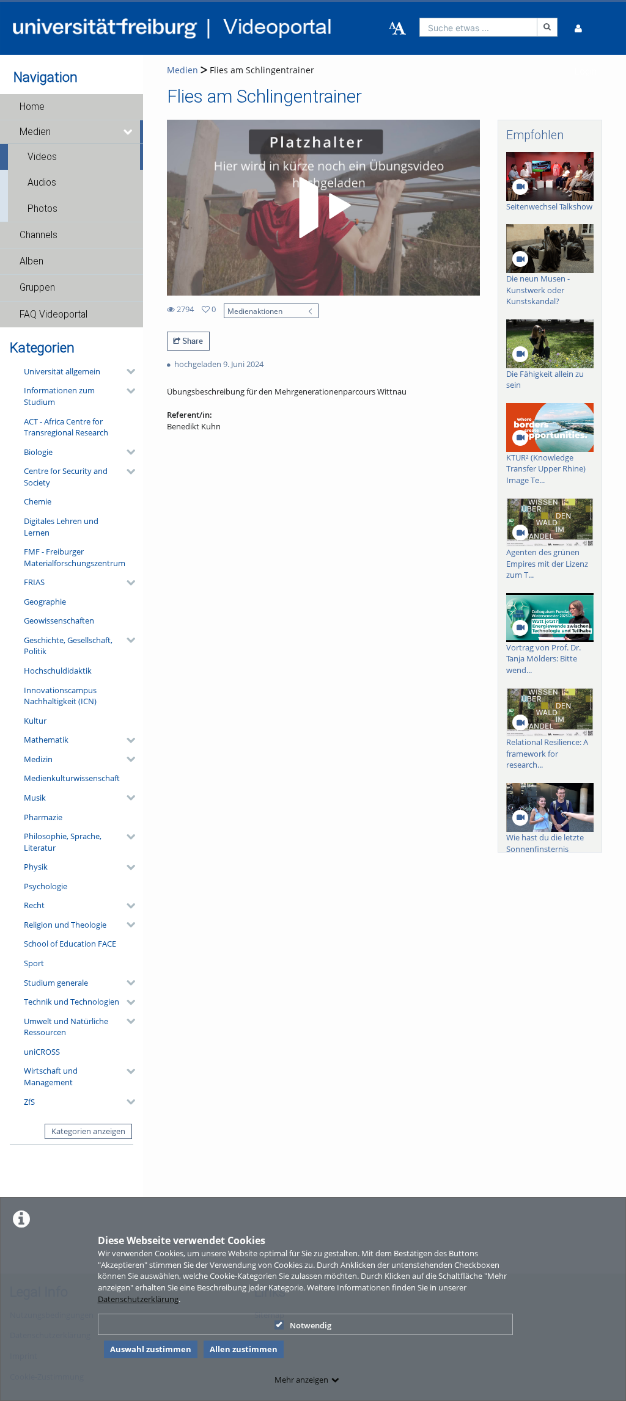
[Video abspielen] (322, 207)
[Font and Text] (397, 28)
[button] (71, 107)
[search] (478, 27)
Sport (34, 963)
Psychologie (45, 886)
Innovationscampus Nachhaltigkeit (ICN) (60, 696)
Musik (35, 797)
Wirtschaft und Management (51, 1076)
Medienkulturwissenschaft (72, 778)
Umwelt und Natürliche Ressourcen (66, 1027)
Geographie (45, 601)
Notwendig (310, 1325)
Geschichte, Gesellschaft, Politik (68, 646)
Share (191, 340)
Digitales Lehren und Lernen (61, 526)
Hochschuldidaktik (58, 670)
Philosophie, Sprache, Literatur (62, 842)
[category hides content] (127, 371)
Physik (36, 866)
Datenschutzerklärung (138, 1299)
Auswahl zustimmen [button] (150, 1349)
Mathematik (46, 739)
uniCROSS (42, 1051)
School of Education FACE (70, 943)
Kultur (35, 720)
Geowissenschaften (59, 620)
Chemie (37, 501)
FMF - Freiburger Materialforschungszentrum (74, 557)
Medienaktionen (254, 311)
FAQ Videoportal (53, 314)
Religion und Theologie (65, 924)
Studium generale (56, 982)
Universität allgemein (62, 371)
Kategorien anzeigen (88, 1131)
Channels (38, 235)
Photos (42, 208)
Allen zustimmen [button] (244, 1349)
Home (32, 106)
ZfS (29, 1101)
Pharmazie (43, 817)
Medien (35, 131)
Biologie (38, 451)
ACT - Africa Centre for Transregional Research (66, 427)
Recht (34, 905)
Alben (31, 261)
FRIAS (34, 582)
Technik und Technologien (71, 1001)
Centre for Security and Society (66, 476)
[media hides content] (128, 132)
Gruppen (37, 287)
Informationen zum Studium (59, 396)
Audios (42, 182)
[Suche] (547, 27)
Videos (42, 156)
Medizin (38, 759)
